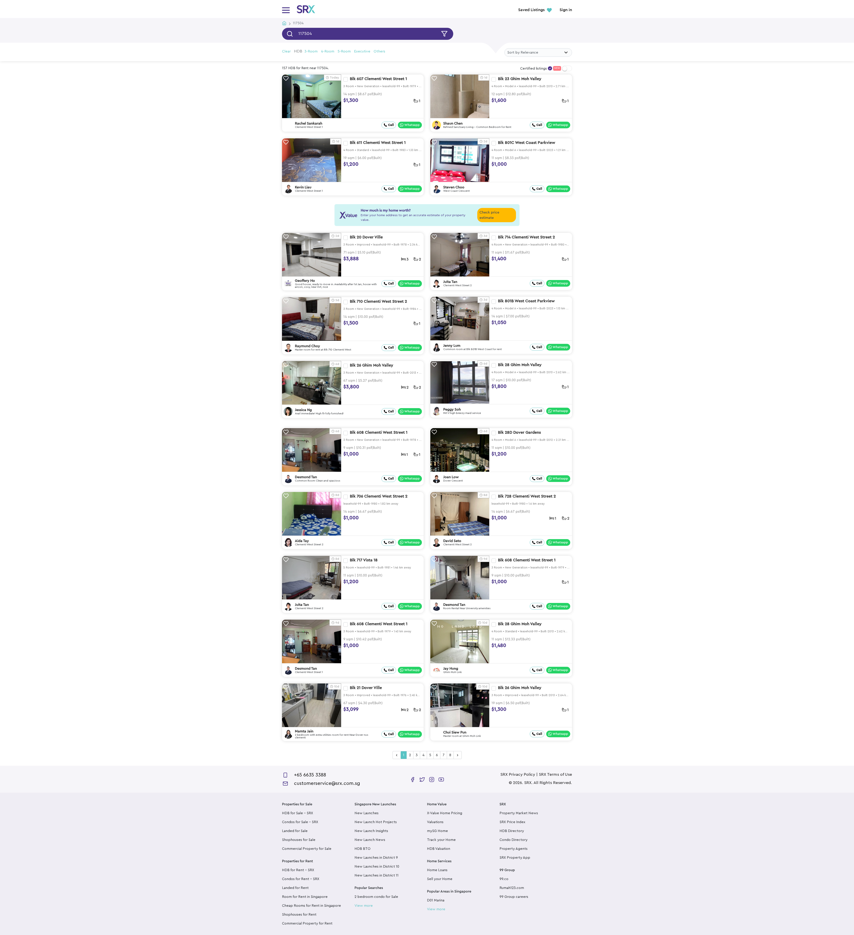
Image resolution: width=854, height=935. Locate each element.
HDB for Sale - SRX (297, 813)
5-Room (344, 51)
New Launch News (369, 840)
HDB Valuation (438, 848)
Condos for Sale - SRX (300, 822)
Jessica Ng (303, 410)
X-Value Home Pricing (444, 813)
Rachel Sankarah (308, 123)
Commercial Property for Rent (307, 923)
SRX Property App (515, 857)
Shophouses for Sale (298, 840)
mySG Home (437, 831)
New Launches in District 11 (376, 875)
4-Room (327, 51)
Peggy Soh (452, 409)
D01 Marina (435, 900)
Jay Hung (450, 668)
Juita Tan (450, 282)
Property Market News (519, 813)
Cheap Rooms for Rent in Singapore (311, 905)
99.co (504, 879)
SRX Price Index (512, 822)
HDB (298, 51)
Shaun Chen (453, 123)
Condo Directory (514, 840)
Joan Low (451, 477)
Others (379, 51)
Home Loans (437, 870)
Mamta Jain (304, 731)
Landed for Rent (295, 888)
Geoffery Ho (305, 280)
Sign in (566, 10)
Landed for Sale (295, 831)
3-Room (311, 51)
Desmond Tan (306, 477)
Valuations (435, 822)
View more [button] (363, 905)
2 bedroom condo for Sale (376, 897)
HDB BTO (362, 848)
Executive (362, 51)
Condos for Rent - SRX (300, 879)
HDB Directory (512, 831)
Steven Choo (453, 187)
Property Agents (514, 848)
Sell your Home (439, 879)
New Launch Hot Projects (375, 822)
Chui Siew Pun (454, 732)
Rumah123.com (512, 888)
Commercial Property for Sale (306, 848)
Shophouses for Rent (299, 914)
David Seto (452, 541)
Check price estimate (489, 215)
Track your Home (441, 840)
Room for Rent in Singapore (305, 897)
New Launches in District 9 (376, 857)
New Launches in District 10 (376, 866)
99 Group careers (514, 897)
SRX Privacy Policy (517, 774)
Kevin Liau (303, 187)
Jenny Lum (451, 345)
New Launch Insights (371, 831)
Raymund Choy (307, 346)
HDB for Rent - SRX (298, 870)
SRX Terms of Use (555, 774)
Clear (286, 51)
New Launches (366, 813)
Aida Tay (302, 541)
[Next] (457, 755)
